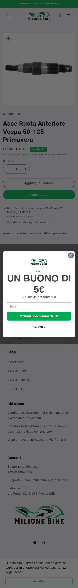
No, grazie (39, 326)
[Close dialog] (70, 255)
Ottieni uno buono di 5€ (39, 316)
